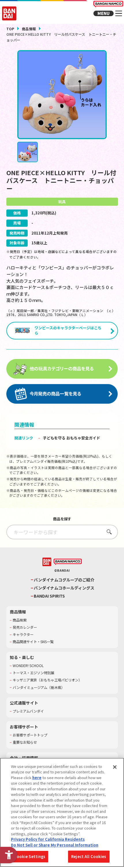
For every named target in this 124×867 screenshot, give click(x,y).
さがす (107, 532)
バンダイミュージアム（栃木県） (39, 687)
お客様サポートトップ (30, 735)
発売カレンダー (25, 627)
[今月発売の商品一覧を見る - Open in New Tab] (62, 394)
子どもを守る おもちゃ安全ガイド (71, 438)
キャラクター (23, 634)
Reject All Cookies (88, 856)
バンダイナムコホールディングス (64, 588)
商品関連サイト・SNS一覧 (33, 641)
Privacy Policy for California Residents (48, 839)
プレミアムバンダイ (28, 711)
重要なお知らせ (25, 742)
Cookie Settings (30, 856)
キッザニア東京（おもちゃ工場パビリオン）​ (47, 680)
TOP (10, 28)
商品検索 (20, 620)
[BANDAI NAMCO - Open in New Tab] (68, 562)
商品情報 (29, 28)
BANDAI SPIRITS (49, 596)
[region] (62, 812)
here (37, 777)
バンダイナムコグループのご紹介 (64, 580)
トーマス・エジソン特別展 (33, 672)
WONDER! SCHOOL (28, 665)
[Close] (114, 767)
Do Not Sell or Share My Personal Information (54, 845)
